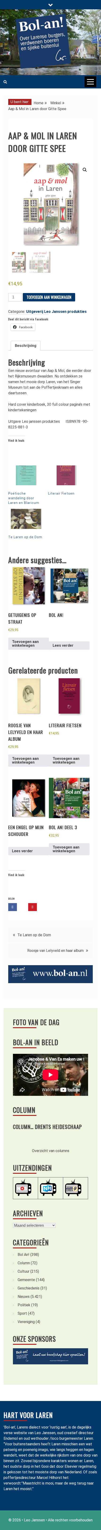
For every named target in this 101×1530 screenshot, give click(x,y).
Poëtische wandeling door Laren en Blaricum (23, 498)
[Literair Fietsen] (65, 475)
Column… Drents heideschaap (47, 1126)
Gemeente (26, 1280)
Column (24, 1110)
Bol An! (23, 1254)
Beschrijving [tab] (25, 345)
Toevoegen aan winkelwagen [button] (25, 643)
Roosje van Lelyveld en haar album (55, 950)
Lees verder (63, 645)
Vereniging (26, 1322)
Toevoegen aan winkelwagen (49, 297)
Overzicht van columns (50, 1151)
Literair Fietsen (61, 493)
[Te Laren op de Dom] (25, 519)
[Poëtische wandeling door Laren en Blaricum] (25, 475)
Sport (22, 1313)
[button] (85, 170)
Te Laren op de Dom (25, 537)
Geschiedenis (28, 1288)
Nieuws (24, 1296)
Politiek (24, 1305)
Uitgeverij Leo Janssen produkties (56, 311)
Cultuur (23, 1271)
